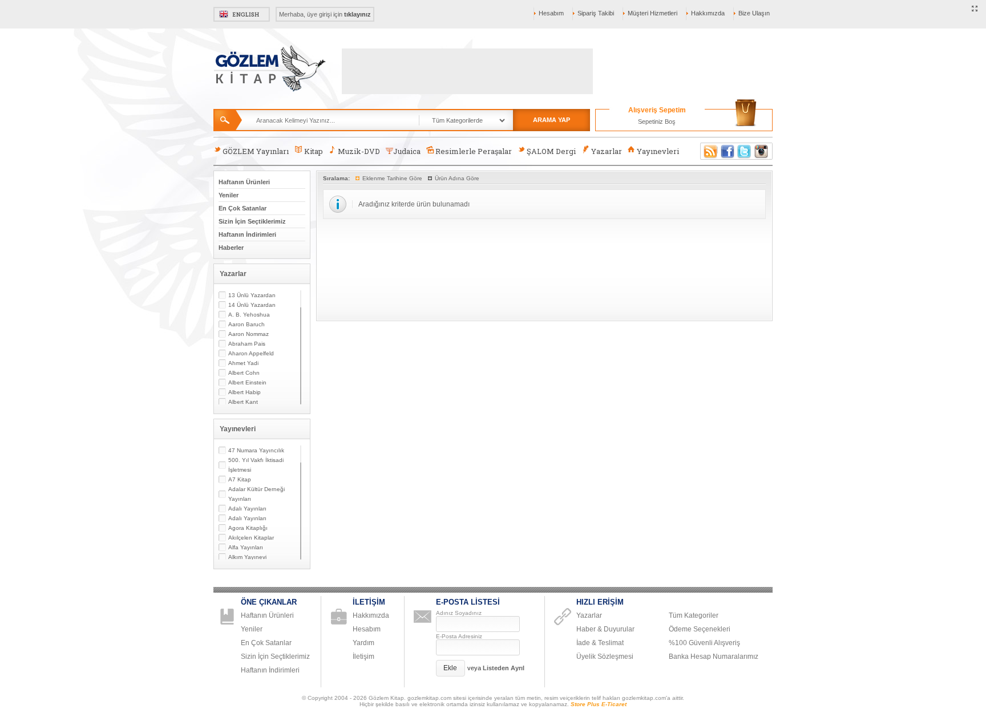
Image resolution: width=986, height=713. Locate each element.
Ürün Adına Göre (457, 178)
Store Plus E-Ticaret (599, 704)
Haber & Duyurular (605, 629)
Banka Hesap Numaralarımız (713, 657)
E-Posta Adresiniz (459, 636)
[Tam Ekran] (975, 9)
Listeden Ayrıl (503, 668)
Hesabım (551, 13)
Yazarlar (606, 151)
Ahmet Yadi (243, 363)
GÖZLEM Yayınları (256, 151)
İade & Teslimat (600, 643)
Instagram (761, 151)
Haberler (231, 247)
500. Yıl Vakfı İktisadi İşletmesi (256, 465)
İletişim (363, 657)
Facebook (727, 151)
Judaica (407, 151)
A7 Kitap (239, 479)
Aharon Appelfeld (251, 353)
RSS (708, 151)
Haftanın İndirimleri (247, 234)
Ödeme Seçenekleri (699, 629)
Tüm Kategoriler (693, 615)
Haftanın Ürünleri (244, 182)
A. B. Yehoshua (249, 314)
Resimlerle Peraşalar (473, 151)
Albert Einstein (247, 382)
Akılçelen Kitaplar (251, 537)
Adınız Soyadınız (459, 613)
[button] (450, 668)
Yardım (363, 643)
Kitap (313, 151)
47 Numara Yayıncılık (256, 450)
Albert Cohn (244, 373)
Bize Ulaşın (754, 13)
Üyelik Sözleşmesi (604, 657)
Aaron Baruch (246, 324)
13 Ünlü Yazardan (252, 295)
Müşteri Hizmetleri (652, 13)
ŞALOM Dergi (551, 151)
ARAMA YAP (551, 119)
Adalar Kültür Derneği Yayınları (256, 494)
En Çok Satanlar (242, 208)
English (241, 14)
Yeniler (229, 195)
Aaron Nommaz (248, 334)
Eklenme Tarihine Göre (392, 178)
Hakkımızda (708, 13)
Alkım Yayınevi (247, 557)
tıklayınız (357, 14)
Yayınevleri (658, 151)
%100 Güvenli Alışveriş (704, 643)
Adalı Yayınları (247, 508)
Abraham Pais (246, 344)
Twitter (744, 151)
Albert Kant (243, 402)
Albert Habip (244, 392)
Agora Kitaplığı (248, 528)
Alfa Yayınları (245, 547)
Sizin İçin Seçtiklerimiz (252, 221)
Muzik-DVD (359, 151)
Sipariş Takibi (595, 13)
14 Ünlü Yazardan (252, 305)
